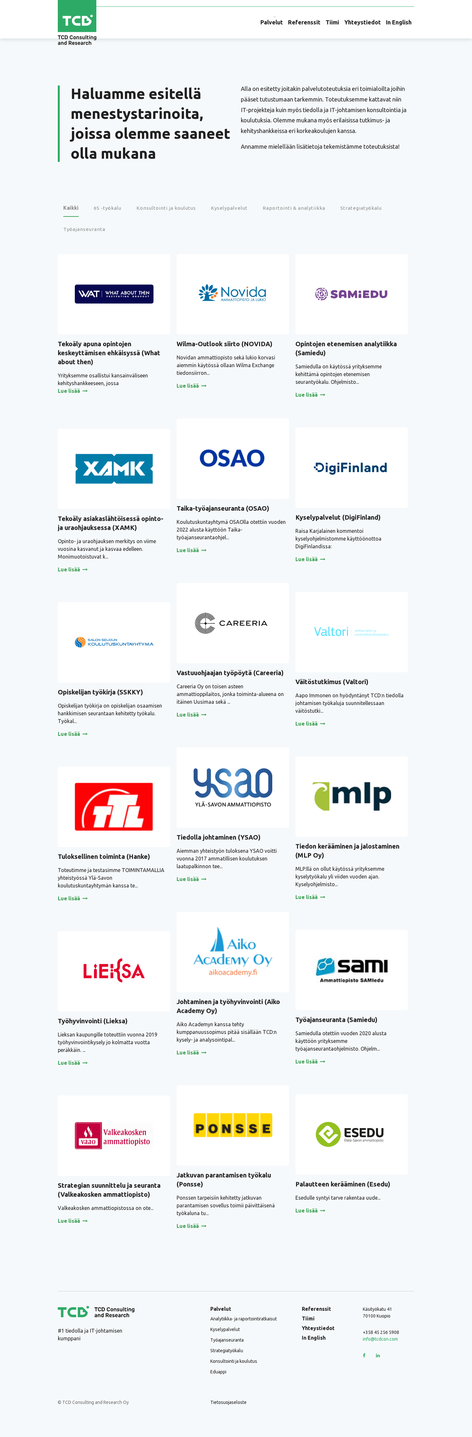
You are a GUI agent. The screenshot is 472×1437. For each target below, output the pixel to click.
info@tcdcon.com (380, 1339)
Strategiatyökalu (226, 1350)
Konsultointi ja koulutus (233, 1361)
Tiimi (332, 22)
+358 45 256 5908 (381, 1332)
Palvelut (271, 22)
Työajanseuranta (227, 1340)
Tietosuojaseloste (228, 1402)
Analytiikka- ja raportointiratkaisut (243, 1318)
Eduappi (218, 1371)
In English (399, 22)
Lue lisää (69, 391)
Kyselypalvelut (225, 1329)
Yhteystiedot (362, 22)
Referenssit (304, 22)
